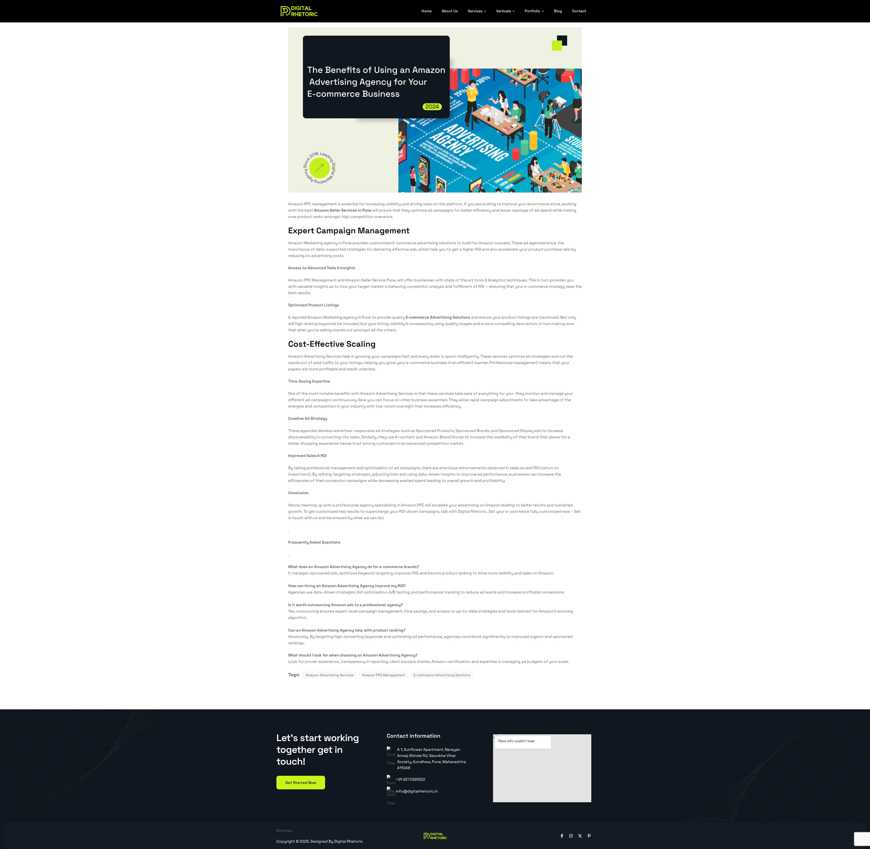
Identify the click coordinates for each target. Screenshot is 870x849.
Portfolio (532, 11)
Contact (579, 11)
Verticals (503, 11)
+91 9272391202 (410, 779)
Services (475, 11)
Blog (558, 11)
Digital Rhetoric (348, 841)
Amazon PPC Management (383, 675)
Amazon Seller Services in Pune (342, 210)
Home (427, 11)
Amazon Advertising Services (330, 675)
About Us (450, 11)
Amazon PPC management (312, 203)
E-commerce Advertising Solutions (438, 317)
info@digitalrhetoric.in (417, 791)
